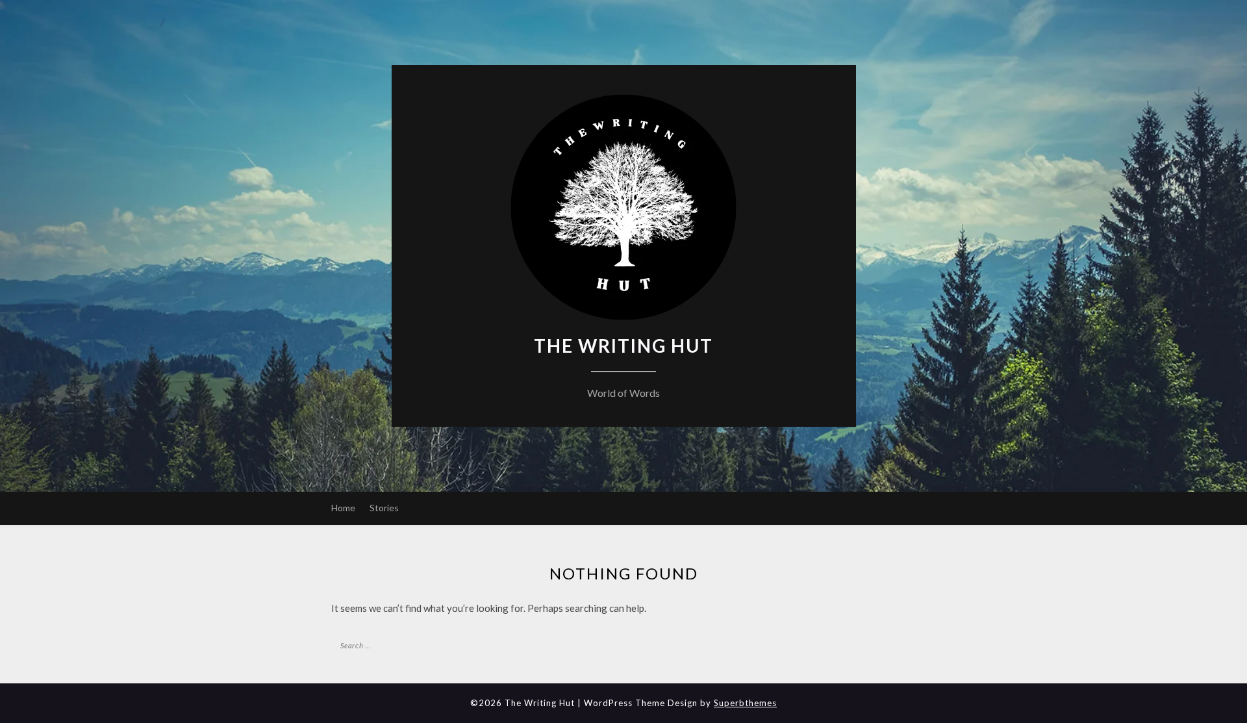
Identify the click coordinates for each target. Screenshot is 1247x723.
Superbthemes (745, 703)
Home (343, 507)
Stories (384, 507)
